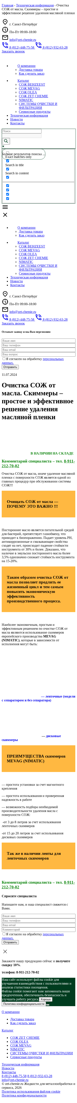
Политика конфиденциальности (23, 1004)
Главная (7, 5)
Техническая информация (35, 5)
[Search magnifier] (6, 141)
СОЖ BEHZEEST (32, 84)
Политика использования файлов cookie (31, 1091)
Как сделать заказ (31, 73)
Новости (16, 119)
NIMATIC (26, 100)
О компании (27, 66)
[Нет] (47, 1005)
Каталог (23, 80)
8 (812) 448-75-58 (14, 1076)
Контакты (17, 123)
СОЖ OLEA (28, 92)
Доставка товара (31, 69)
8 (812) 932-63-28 (39, 1076)
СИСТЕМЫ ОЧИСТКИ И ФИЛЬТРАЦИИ (38, 106)
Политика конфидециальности (24, 1095)
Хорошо (46, 999)
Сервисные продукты (34, 111)
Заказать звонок (13, 51)
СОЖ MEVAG (29, 88)
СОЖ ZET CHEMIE (33, 96)
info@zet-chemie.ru (22, 40)
